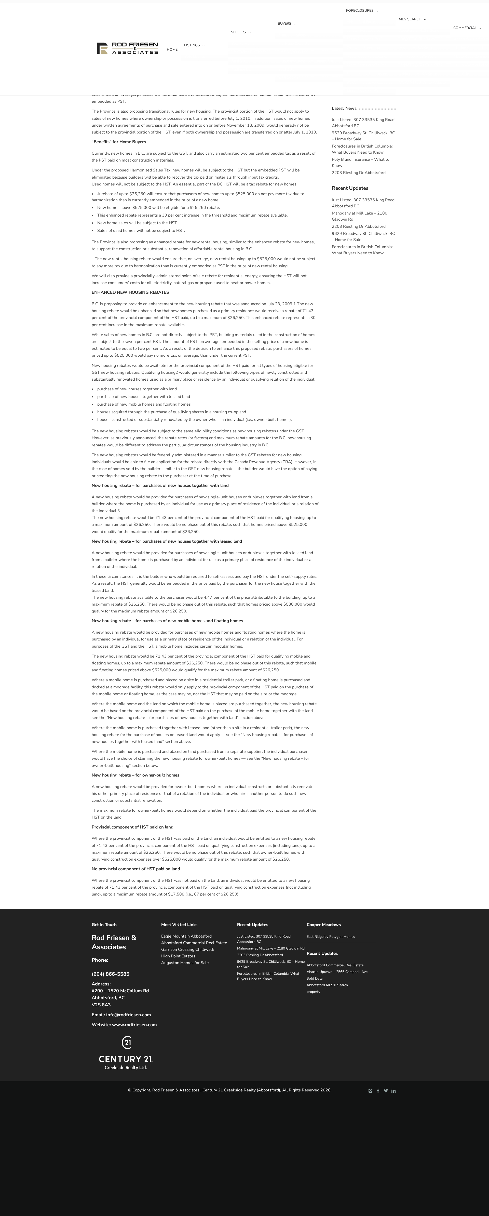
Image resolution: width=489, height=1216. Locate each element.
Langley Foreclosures (364, 30)
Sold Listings (195, 56)
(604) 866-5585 (110, 974)
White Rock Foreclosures (366, 65)
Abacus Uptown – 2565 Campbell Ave (337, 971)
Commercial (465, 27)
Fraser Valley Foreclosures (368, 73)
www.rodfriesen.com (134, 1025)
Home (172, 49)
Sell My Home (243, 43)
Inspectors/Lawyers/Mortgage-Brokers (308, 60)
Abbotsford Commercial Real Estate (194, 943)
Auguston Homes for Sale (185, 963)
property (313, 991)
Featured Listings (292, 34)
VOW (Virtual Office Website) (423, 82)
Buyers (284, 23)
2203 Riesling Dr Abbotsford (359, 173)
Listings (192, 45)
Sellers (238, 32)
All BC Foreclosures (362, 91)
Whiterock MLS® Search (419, 73)
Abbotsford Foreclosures (366, 21)
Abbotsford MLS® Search (420, 30)
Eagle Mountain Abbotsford (186, 936)
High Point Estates (178, 956)
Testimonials (241, 69)
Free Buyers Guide (292, 52)
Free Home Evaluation (249, 52)
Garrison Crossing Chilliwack (187, 949)
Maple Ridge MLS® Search (420, 65)
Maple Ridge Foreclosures (367, 56)
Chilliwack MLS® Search (418, 56)
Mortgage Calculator (294, 43)
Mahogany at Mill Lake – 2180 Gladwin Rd (271, 948)
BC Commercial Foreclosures (369, 82)
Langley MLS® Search (417, 39)
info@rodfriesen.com (128, 1015)
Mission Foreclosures (363, 39)
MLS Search (410, 19)
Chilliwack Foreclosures (365, 47)
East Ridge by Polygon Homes (331, 936)
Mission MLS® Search (416, 47)
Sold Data (239, 60)
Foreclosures (360, 10)
